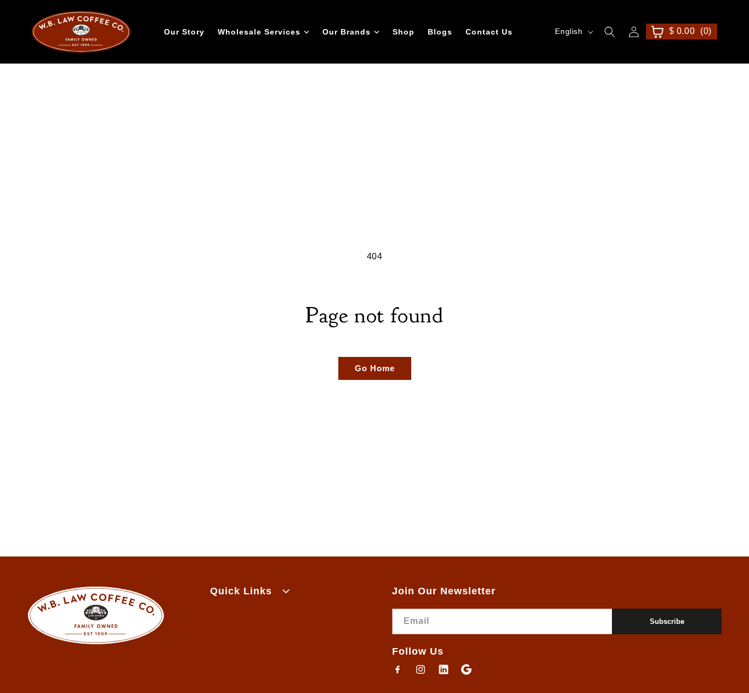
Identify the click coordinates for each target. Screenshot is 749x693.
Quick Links (241, 591)
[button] (610, 32)
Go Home (375, 368)
